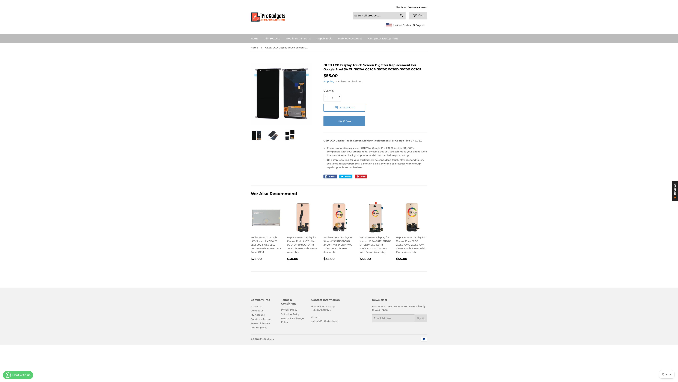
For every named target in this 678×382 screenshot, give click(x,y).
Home (254, 38)
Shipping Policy (290, 314)
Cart (421, 15)
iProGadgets (266, 339)
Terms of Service (260, 323)
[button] (405, 25)
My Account (257, 314)
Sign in (399, 7)
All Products (272, 38)
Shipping (328, 81)
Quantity (328, 90)
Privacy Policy (289, 309)
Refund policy (259, 327)
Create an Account (417, 7)
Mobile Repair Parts (298, 38)
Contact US (257, 310)
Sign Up (421, 318)
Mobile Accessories (350, 38)
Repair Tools (324, 38)
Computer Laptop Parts (383, 38)
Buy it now (344, 121)
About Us (256, 306)
